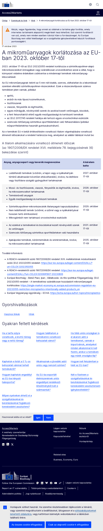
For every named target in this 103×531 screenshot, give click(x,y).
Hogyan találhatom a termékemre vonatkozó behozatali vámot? (48, 337)
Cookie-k (71, 488)
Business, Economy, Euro (66, 459)
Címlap (5, 20)
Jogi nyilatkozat (33, 493)
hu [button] (90, 4)
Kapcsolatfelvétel (62, 436)
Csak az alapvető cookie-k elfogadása (68, 524)
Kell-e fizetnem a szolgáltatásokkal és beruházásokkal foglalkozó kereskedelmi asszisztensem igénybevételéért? (85, 382)
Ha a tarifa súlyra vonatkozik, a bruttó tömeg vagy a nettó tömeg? (16, 337)
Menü (98, 14)
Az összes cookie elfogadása (27, 524)
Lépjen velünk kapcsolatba (78, 482)
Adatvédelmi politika (11, 493)
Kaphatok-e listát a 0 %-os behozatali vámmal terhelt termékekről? (16, 365)
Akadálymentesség (54, 493)
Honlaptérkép (86, 441)
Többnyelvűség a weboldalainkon (47, 488)
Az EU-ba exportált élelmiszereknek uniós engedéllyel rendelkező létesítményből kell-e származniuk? (48, 382)
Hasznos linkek (12, 314)
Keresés (97, 4)
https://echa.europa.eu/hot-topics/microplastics (75, 293)
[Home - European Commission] (20, 476)
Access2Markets (10, 428)
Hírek (31, 314)
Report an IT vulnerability (14, 488)
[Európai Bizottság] (7, 4)
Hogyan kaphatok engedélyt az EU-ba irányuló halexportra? (17, 378)
